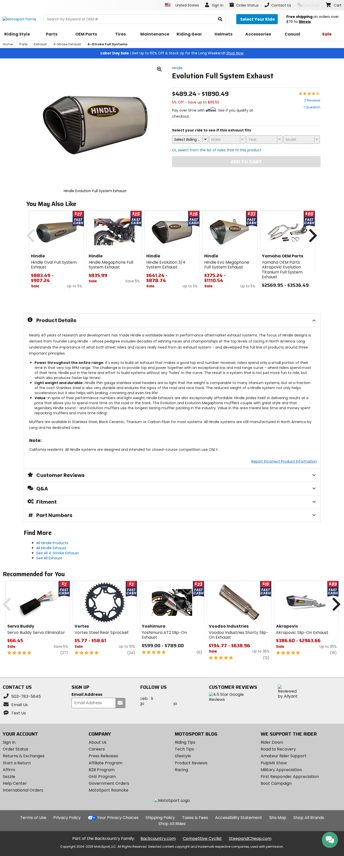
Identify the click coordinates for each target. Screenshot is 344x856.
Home (8, 44)
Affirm (9, 770)
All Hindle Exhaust (51, 548)
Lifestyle (183, 756)
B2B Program (102, 770)
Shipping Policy (160, 817)
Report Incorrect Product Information (284, 461)
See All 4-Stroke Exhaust (57, 553)
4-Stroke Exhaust (67, 44)
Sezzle (9, 776)
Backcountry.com (158, 838)
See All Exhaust (49, 558)
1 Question (312, 107)
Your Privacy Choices (118, 817)
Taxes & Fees (195, 817)
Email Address (87, 694)
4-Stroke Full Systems (107, 44)
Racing (181, 770)
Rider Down (272, 742)
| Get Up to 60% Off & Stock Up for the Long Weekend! (172, 53)
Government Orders (109, 783)
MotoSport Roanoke (108, 790)
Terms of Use (33, 817)
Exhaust (40, 44)
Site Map (277, 817)
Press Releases (103, 756)
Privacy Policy (67, 817)
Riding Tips (185, 742)
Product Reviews (191, 763)
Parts (23, 44)
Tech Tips (184, 749)
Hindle (177, 68)
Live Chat (311, 5)
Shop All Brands (308, 817)
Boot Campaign (276, 783)
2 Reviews (312, 100)
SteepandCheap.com (250, 838)
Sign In (9, 742)
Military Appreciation (281, 770)
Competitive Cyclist (202, 838)
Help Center (15, 783)
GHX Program (102, 776)
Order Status (15, 749)
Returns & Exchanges (24, 756)
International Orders (23, 790)
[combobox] (190, 139)
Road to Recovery (278, 749)
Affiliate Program (105, 763)
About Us (98, 742)
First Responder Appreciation (290, 776)
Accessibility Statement (238, 817)
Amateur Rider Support (283, 756)
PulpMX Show (274, 763)
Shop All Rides (172, 824)
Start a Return (17, 763)
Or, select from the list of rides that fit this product (216, 150)
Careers (97, 749)
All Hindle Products (52, 542)
